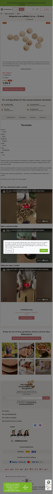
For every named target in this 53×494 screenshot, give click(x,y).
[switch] (47, 489)
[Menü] (50, 480)
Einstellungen (9, 251)
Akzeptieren (43, 250)
